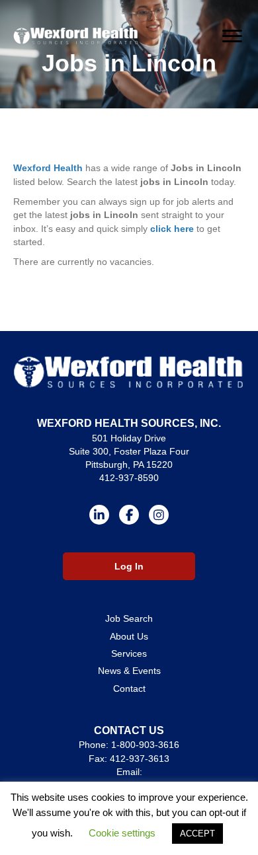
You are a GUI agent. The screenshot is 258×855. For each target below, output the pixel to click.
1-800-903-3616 (145, 744)
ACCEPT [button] (197, 833)
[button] (99, 515)
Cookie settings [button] (122, 832)
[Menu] (232, 36)
